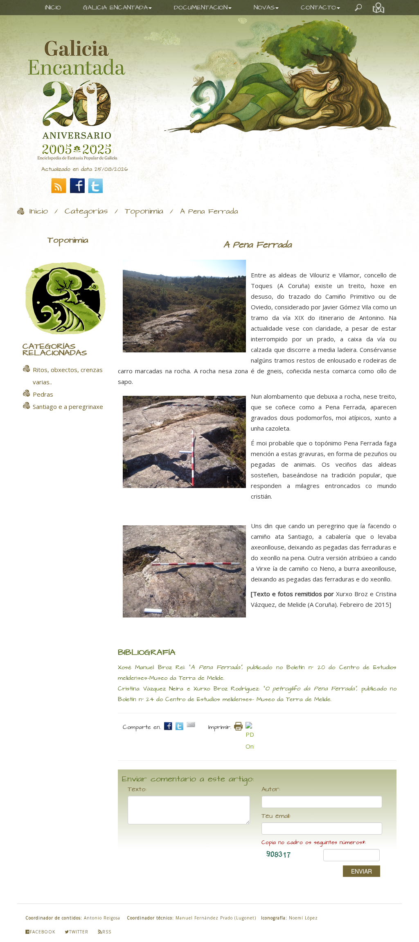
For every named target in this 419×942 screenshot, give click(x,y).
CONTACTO (318, 7)
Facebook (42, 932)
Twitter (78, 932)
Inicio (38, 211)
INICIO (53, 7)
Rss (106, 932)
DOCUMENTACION (201, 7)
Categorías (86, 211)
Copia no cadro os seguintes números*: (313, 843)
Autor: (270, 789)
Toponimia (144, 211)
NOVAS (264, 7)
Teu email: (276, 816)
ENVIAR (361, 871)
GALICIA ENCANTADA (115, 7)
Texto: (137, 789)
